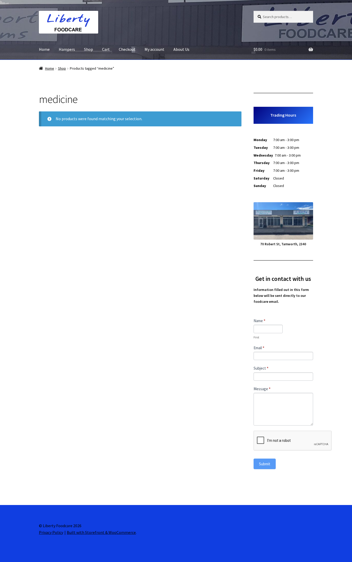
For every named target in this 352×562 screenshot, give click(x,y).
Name (259, 320)
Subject (261, 368)
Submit (264, 463)
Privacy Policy (51, 532)
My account (154, 49)
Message (262, 388)
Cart (106, 49)
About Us (181, 49)
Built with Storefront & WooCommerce (101, 532)
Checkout (127, 49)
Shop (88, 49)
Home (44, 49)
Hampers (67, 49)
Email (259, 347)
